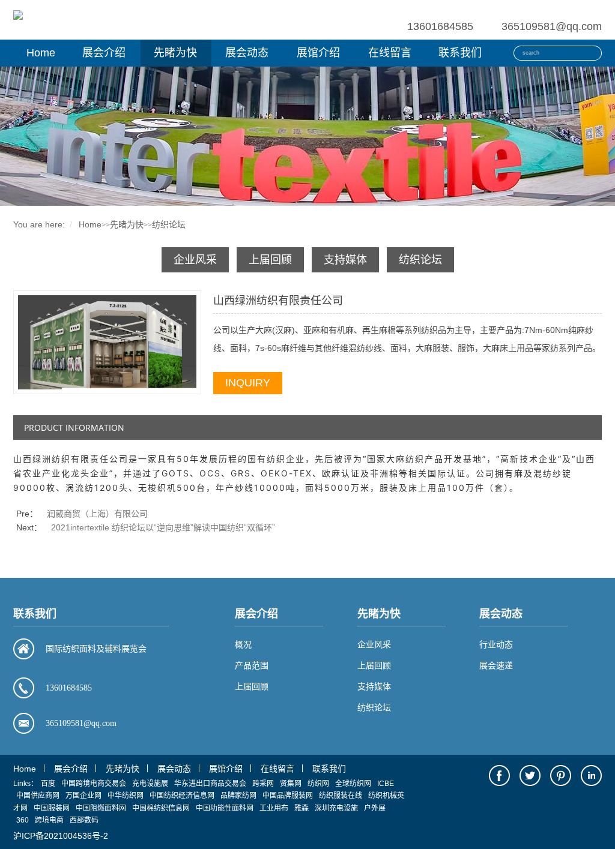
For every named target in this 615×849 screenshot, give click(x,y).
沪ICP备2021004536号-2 (60, 836)
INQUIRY (247, 383)
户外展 (375, 808)
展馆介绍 (318, 53)
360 (22, 820)
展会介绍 (104, 53)
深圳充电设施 (336, 808)
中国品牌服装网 (287, 795)
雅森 (301, 808)
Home (40, 53)
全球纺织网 (353, 783)
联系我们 (460, 53)
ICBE (385, 783)
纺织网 (318, 783)
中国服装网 (52, 808)
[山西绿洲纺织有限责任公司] (107, 341)
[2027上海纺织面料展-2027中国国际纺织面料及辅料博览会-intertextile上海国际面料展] (18, 14)
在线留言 (389, 53)
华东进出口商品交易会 (210, 783)
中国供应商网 (37, 795)
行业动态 (496, 644)
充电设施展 (150, 783)
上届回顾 (270, 260)
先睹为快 (175, 53)
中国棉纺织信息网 (161, 808)
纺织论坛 (169, 224)
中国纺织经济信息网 (182, 795)
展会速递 (496, 665)
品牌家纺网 (238, 795)
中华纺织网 (126, 795)
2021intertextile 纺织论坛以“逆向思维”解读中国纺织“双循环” (163, 527)
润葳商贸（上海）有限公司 (97, 513)
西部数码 (84, 820)
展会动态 (246, 53)
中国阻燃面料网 (101, 808)
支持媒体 (345, 260)
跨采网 (263, 783)
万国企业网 (83, 795)
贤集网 (290, 783)
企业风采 (195, 260)
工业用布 (273, 808)
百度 (48, 783)
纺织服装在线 (340, 795)
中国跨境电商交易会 (93, 783)
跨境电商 (49, 820)
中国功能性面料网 (224, 808)
